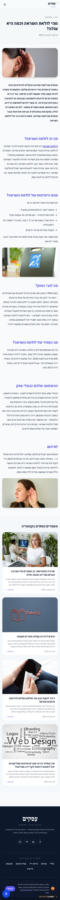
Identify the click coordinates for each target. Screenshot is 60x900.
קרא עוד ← (9, 590)
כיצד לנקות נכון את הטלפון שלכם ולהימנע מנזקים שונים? (32, 700)
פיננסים (9, 863)
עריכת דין (33, 863)
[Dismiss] (56, 896)
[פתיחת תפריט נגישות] (6, 894)
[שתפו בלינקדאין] (33, 842)
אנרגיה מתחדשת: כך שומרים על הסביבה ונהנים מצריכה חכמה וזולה (33, 573)
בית (56, 17)
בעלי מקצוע (21, 863)
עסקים (44, 863)
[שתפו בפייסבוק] (40, 842)
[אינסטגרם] (20, 842)
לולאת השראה (50, 146)
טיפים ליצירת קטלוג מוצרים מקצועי (36, 636)
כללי (52, 863)
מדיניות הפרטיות (26, 890)
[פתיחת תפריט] (4, 4)
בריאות (30, 868)
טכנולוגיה (48, 17)
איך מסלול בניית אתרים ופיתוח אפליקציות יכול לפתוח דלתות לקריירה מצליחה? (32, 765)
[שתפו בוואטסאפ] (26, 842)
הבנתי (10, 888)
